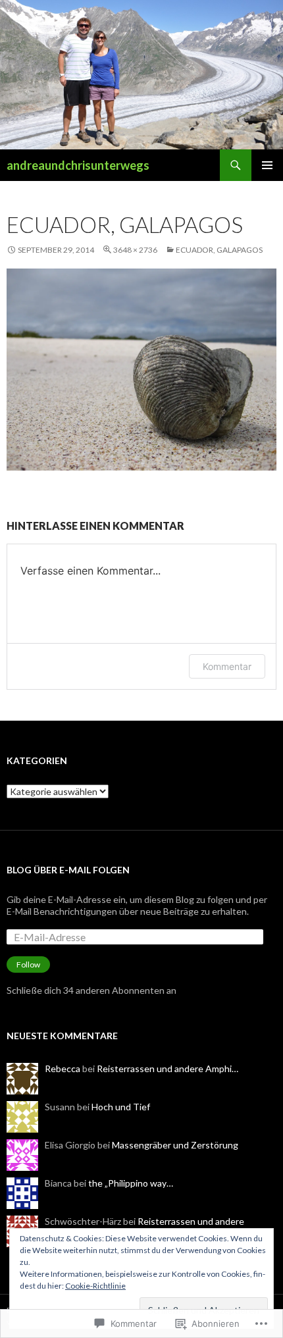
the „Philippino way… (130, 1183)
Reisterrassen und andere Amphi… (167, 1068)
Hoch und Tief (120, 1106)
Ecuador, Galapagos (219, 250)
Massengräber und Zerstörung (175, 1144)
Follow (28, 964)
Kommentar (227, 666)
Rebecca (62, 1068)
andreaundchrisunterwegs (78, 165)
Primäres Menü (267, 165)
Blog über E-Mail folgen (68, 869)
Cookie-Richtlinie (95, 1286)
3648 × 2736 (135, 250)
